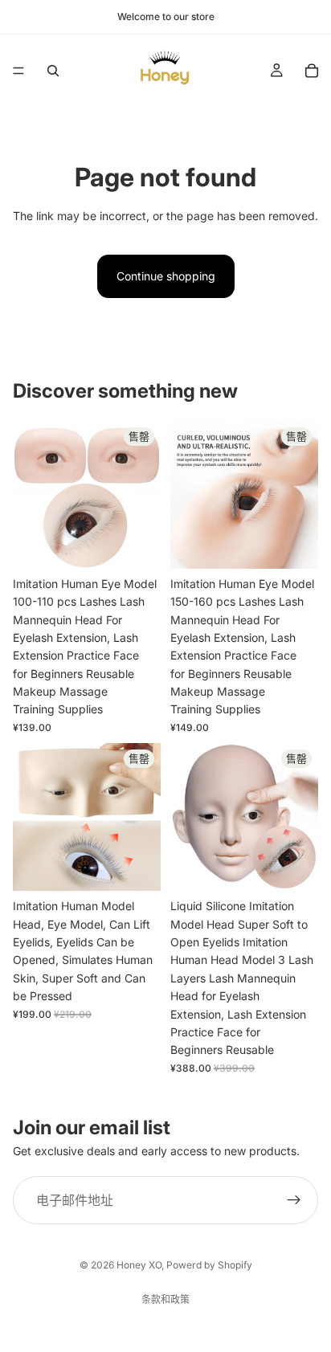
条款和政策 (165, 1299)
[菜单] (18, 70)
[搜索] (53, 70)
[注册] (294, 1200)
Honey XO (138, 1265)
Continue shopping (165, 276)
